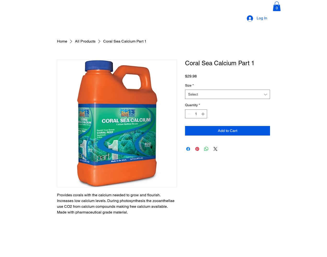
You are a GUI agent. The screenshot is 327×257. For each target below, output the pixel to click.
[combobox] (227, 94)
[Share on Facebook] (188, 149)
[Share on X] (215, 149)
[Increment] (203, 114)
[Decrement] (189, 114)
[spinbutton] (196, 114)
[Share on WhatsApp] (206, 149)
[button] (277, 6)
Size (189, 85)
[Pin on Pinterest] (197, 149)
